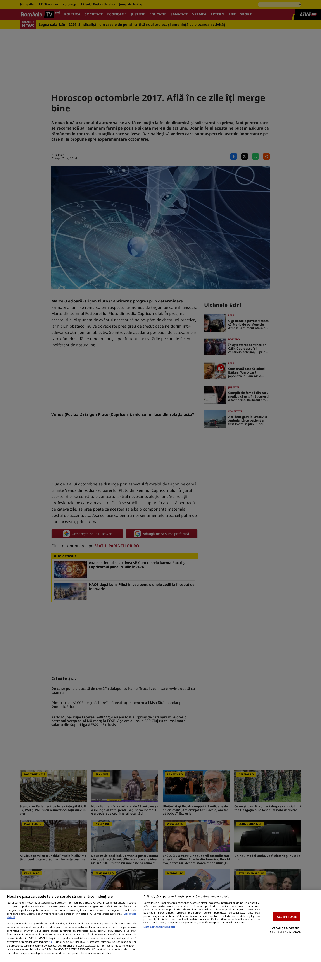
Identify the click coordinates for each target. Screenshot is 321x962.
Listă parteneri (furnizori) (159, 926)
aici (51, 942)
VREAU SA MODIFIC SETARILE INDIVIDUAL (285, 930)
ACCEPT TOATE (287, 917)
